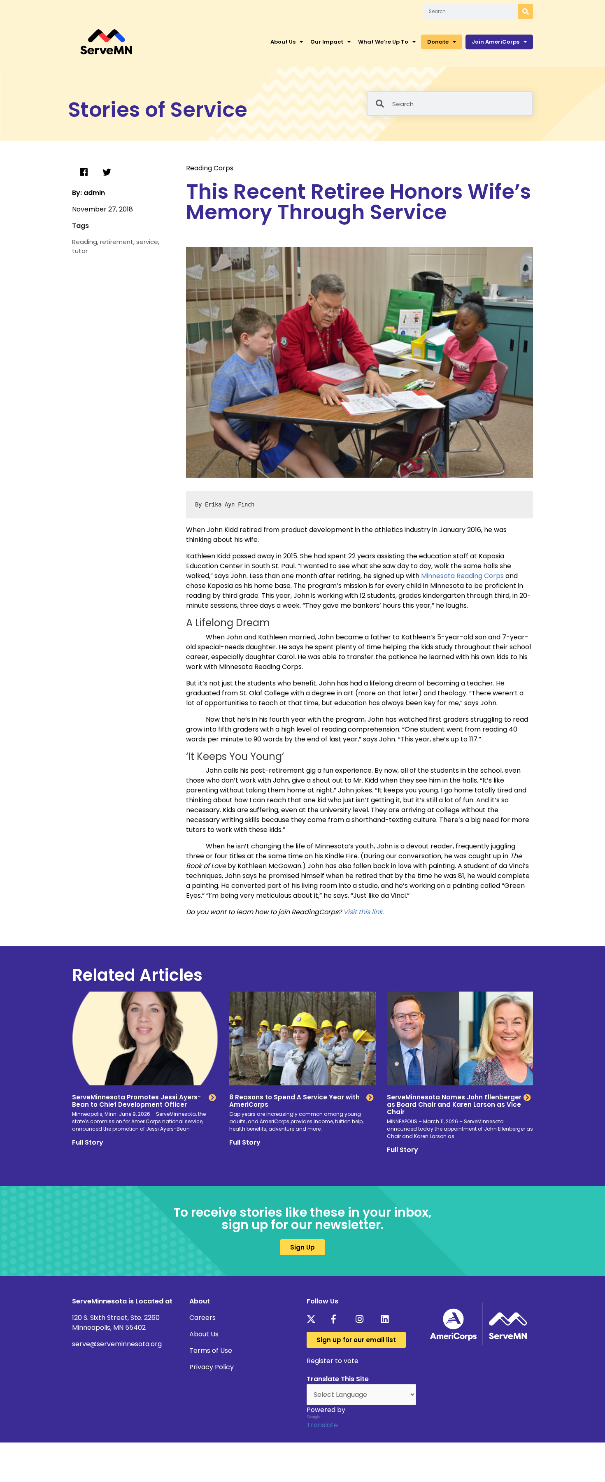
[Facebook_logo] (338, 1319)
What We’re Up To (383, 42)
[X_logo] (313, 1319)
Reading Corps (209, 168)
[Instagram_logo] (362, 1319)
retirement (116, 241)
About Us (283, 42)
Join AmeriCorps (495, 42)
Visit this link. (363, 912)
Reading (84, 241)
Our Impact (326, 42)
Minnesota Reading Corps (462, 576)
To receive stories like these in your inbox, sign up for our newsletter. (302, 1218)
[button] (83, 172)
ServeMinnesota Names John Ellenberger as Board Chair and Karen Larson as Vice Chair (454, 1104)
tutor (80, 250)
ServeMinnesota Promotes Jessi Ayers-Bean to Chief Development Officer (136, 1101)
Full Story (87, 1142)
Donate (438, 42)
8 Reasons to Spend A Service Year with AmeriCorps (294, 1101)
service (147, 241)
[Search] (525, 11)
